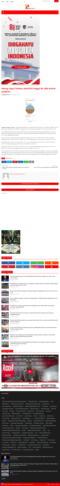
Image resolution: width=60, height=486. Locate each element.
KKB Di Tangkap (49, 423)
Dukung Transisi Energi (21, 411)
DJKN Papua (53, 408)
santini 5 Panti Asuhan (21, 447)
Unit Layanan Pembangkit (28, 449)
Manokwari (18, 428)
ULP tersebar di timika (16, 449)
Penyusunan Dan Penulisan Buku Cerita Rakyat (11, 437)
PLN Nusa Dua (42, 440)
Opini (36, 432)
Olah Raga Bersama (16, 432)
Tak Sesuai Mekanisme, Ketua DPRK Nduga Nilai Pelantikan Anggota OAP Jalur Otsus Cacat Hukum (32, 277)
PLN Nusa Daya (34, 440)
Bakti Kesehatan (5, 403)
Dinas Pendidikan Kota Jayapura (21, 408)
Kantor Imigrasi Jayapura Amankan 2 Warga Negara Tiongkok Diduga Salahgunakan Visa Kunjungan (33, 299)
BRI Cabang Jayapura (6, 406)
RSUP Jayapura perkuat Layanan (34, 445)
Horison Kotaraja (5, 418)
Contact (12, 1)
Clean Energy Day (53, 406)
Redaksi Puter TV (6, 94)
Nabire (44, 430)
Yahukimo (37, 449)
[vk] (23, 266)
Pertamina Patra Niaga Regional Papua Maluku (11, 440)
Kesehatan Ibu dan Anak (39, 423)
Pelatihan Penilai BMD (6, 435)
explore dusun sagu (40, 411)
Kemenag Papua (28, 423)
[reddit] (52, 262)
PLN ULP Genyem (51, 440)
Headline (35, 416)
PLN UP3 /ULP (13, 442)
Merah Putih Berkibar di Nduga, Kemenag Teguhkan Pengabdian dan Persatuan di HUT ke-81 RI (34, 291)
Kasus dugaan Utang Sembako (17, 423)
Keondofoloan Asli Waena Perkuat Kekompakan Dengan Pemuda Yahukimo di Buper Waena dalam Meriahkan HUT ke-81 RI (34, 284)
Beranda (3, 85)
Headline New (9, 85)
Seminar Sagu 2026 (37, 447)
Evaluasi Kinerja (31, 411)
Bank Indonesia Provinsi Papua (17, 403)
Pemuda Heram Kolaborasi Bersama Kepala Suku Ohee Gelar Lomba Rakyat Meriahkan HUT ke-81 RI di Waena (34, 321)
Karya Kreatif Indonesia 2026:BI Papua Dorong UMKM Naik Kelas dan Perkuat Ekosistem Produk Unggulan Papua (33, 328)
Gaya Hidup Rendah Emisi (38, 413)
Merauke (24, 430)
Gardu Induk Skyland (26, 413)
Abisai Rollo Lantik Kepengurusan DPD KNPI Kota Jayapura (14, 401)
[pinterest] (8, 266)
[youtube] (52, 266)
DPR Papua (12, 411)
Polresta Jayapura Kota (23, 442)
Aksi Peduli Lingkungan (44, 401)
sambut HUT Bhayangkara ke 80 (9, 447)
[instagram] (37, 266)
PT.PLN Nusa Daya (6, 445)
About (7, 1)
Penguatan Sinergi (44, 435)
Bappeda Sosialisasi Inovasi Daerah (33, 403)
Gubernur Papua (28, 416)
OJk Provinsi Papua (6, 432)
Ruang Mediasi (46, 445)
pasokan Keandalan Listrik (44, 432)
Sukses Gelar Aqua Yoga (48, 447)
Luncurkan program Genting (8, 428)
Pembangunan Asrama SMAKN (19, 435)
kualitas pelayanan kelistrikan (21, 425)
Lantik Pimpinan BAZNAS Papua (49, 425)
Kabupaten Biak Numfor (40, 418)
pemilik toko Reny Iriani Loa (33, 435)
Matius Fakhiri (25, 428)
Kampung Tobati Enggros (50, 420)
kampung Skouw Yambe (38, 420)
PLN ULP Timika (5, 442)
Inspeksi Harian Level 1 (16, 418)
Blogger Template (11, 484)
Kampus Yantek (5, 423)
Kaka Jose (4, 420)
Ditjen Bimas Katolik (45, 408)
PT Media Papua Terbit (27, 484)
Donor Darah (5, 411)
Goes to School (19, 416)
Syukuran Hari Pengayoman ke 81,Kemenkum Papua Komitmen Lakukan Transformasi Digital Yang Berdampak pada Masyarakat (32, 335)
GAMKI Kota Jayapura (16, 413)
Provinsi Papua (53, 442)
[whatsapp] (37, 262)
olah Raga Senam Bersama (27, 432)
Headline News (50, 416)
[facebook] (8, 262)
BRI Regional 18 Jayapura (18, 406)
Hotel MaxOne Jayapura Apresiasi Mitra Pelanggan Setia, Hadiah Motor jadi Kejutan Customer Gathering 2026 (32, 306)
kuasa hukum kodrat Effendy (35, 425)
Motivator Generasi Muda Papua (34, 430)
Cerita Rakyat (45, 406)
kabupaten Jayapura (51, 418)
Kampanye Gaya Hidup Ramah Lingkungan (17, 420)
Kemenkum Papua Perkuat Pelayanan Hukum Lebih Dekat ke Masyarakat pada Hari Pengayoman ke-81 (32, 313)
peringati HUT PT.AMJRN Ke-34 (29, 437)
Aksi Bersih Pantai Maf (32, 401)
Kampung (30, 420)
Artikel (52, 401)
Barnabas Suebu (45, 403)
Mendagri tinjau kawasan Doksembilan (38, 428)
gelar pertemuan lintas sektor (8, 416)
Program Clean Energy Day (42, 442)
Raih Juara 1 (14, 445)
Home (2, 1)
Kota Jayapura (5, 425)
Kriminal (11, 425)
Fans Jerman (48, 411)
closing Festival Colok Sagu (7, 408)
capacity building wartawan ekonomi (32, 406)
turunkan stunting (5, 449)
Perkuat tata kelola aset (42, 437)
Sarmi (29, 447)
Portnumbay (32, 442)
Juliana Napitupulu (26, 418)
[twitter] (23, 262)
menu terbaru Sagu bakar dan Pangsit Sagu (11, 430)
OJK (48, 430)
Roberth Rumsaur (22, 445)
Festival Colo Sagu (6, 413)
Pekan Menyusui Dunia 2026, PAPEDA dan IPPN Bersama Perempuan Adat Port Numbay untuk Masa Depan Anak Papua (33, 343)
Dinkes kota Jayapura (34, 408)
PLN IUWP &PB (26, 440)
